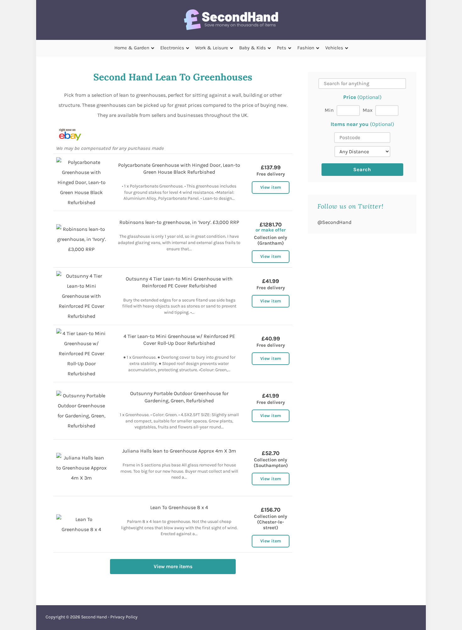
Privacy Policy (124, 617)
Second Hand (94, 617)
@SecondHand (334, 222)
